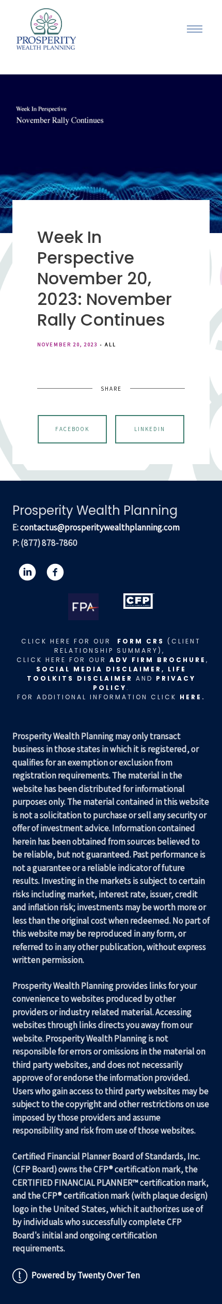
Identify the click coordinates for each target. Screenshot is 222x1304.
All (110, 344)
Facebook (72, 429)
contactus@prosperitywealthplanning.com (100, 527)
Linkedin (149, 429)
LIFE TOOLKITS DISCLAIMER (106, 674)
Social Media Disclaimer (99, 669)
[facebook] (55, 572)
